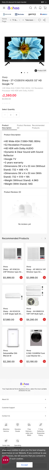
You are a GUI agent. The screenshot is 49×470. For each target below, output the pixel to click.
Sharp (5, 77)
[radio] (3, 103)
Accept (24, 465)
